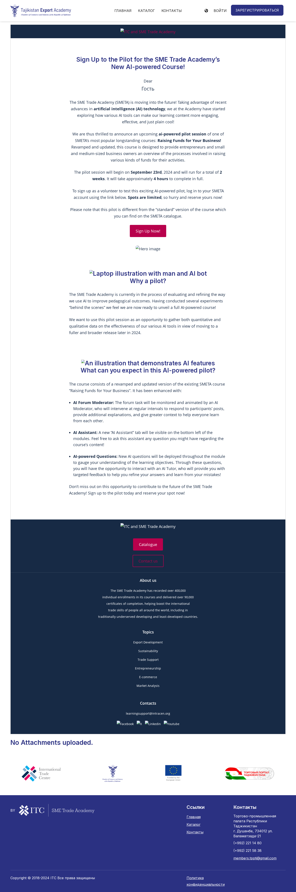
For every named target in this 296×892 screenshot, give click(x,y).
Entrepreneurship (148, 668)
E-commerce (148, 677)
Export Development (148, 642)
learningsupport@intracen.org (148, 713)
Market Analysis (148, 686)
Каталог (146, 10)
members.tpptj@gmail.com (254, 858)
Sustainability (148, 651)
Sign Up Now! (148, 231)
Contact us (148, 561)
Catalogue (148, 544)
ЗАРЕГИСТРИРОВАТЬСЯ (257, 10)
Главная (123, 10)
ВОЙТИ (220, 10)
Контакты (171, 10)
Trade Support (148, 660)
